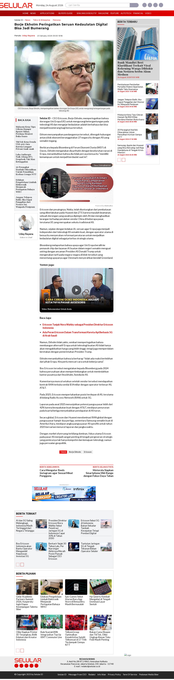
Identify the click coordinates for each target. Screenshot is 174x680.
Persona (56, 20)
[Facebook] (144, 5)
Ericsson (88, 452)
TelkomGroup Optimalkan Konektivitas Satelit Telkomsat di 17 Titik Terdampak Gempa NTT (76, 638)
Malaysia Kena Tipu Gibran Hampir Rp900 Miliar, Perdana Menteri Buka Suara (25, 132)
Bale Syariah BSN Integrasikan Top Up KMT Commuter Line (51, 634)
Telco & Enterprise (41, 20)
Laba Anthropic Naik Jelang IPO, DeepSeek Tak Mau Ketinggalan (25, 158)
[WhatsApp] (98, 35)
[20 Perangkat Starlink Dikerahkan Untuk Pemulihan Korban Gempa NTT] (152, 134)
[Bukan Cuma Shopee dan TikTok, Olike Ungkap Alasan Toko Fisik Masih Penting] (101, 622)
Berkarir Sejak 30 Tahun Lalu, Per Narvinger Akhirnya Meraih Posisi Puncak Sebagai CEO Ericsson (57, 551)
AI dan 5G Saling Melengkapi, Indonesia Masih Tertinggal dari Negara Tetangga (25, 525)
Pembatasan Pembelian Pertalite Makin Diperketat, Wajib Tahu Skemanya (130, 86)
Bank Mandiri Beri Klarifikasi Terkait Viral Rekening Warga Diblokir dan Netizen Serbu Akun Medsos (135, 68)
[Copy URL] (104, 35)
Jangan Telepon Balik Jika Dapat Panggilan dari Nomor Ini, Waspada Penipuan (25, 202)
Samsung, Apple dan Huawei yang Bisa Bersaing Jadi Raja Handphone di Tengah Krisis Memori (130, 149)
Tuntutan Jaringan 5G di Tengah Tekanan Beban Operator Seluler (90, 547)
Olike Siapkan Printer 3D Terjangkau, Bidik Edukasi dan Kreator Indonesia (26, 636)
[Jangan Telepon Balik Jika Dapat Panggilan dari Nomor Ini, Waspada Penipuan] (152, 103)
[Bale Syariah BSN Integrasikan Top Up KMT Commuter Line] (52, 622)
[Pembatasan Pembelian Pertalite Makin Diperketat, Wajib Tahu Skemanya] (152, 88)
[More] (110, 35)
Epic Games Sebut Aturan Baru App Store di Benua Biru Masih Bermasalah (75, 600)
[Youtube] (161, 5)
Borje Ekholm (75, 452)
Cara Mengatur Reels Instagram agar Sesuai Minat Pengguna (56, 473)
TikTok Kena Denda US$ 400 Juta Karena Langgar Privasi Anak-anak (26, 146)
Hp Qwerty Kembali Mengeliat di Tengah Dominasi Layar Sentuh (100, 600)
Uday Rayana (28, 35)
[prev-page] (17, 564)
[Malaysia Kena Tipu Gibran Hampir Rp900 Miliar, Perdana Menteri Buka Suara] (152, 118)
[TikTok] (26, 666)
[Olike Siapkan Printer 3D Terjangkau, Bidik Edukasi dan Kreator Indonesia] (27, 622)
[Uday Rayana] (26, 222)
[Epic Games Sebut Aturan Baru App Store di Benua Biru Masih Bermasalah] (76, 587)
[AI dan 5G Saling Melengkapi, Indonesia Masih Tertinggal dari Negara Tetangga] (41, 523)
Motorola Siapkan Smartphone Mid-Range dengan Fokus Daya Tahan (98, 473)
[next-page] (22, 564)
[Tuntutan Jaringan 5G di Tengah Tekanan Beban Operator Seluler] (106, 546)
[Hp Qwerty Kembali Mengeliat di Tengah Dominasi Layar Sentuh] (101, 587)
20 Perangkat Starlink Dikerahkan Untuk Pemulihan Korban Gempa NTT (26, 171)
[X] (155, 5)
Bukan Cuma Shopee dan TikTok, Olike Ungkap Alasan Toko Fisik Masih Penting (100, 636)
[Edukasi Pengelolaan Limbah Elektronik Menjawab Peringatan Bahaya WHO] (52, 587)
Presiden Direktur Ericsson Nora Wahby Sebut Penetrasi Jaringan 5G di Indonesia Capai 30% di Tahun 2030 (58, 529)
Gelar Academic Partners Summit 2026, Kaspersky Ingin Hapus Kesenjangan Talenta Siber (26, 603)
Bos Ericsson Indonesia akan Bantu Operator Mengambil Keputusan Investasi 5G (24, 550)
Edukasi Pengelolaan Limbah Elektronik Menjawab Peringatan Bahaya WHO (26, 186)
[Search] (134, 5)
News (27, 20)
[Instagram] (150, 5)
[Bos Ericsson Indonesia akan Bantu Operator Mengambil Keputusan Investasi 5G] (41, 546)
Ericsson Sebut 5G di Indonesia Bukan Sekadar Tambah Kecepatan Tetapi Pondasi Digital (90, 526)
